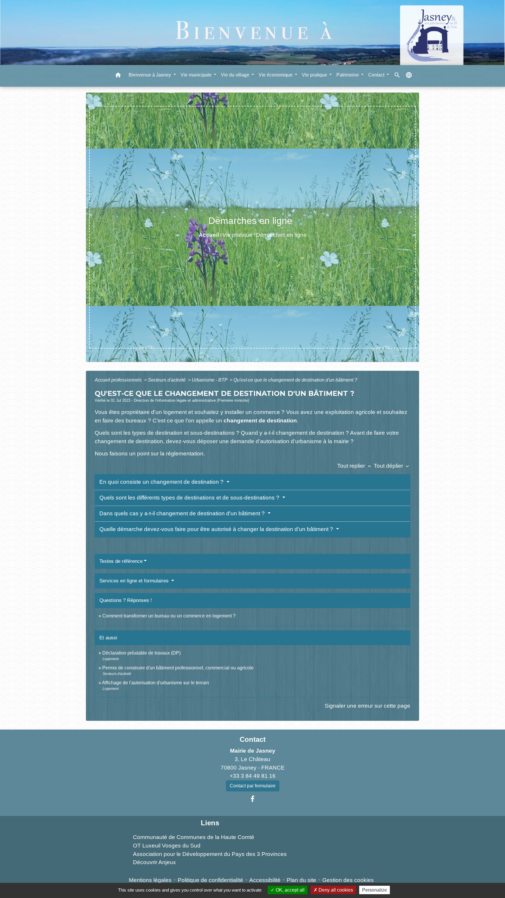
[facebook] (252, 799)
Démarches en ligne (281, 235)
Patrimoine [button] (348, 74)
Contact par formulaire (253, 785)
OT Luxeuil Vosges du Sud (166, 846)
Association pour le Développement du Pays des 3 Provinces (210, 854)
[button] (118, 76)
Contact (253, 739)
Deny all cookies (335, 889)
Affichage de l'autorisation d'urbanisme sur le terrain (155, 682)
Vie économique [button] (276, 74)
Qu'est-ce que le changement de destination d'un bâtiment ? (295, 379)
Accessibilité (265, 880)
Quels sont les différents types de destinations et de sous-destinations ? (190, 498)
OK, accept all (289, 889)
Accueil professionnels (119, 379)
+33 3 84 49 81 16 (253, 776)
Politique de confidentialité (210, 880)
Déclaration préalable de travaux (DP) (141, 652)
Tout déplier (392, 466)
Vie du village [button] (235, 74)
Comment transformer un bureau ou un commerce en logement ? (169, 615)
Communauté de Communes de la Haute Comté (193, 837)
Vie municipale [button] (197, 74)
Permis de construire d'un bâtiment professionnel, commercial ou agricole (178, 667)
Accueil (209, 235)
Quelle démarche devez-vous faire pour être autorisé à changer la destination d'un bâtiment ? (217, 529)
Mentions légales (150, 880)
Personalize (374, 889)
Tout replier (354, 466)
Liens (210, 823)
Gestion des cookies (348, 880)
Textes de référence (121, 561)
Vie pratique (237, 235)
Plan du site (301, 880)
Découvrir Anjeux (154, 862)
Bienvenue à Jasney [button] (150, 74)
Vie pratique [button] (315, 74)
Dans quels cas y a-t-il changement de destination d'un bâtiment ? (182, 513)
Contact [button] (376, 74)
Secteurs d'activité (167, 379)
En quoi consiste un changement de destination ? (162, 482)
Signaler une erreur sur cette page (367, 706)
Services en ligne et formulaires (134, 581)
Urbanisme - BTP (210, 379)
